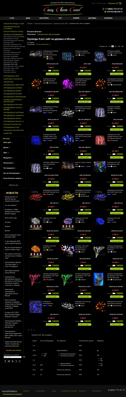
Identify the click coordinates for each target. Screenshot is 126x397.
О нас (12, 18)
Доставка (92, 18)
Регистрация (101, 3)
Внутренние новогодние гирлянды (11, 49)
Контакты (108, 18)
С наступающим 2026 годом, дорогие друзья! (13, 242)
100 (119, 46)
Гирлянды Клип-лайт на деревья (48, 34)
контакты (96, 391)
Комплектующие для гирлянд (13, 40)
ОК (24, 357)
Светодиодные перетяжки (13, 112)
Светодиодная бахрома (12, 88)
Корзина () (113, 3)
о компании (40, 391)
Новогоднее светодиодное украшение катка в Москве (11, 292)
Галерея (76, 18)
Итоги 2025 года (11, 218)
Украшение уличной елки (13, 130)
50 (115, 46)
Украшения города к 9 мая (13, 24)
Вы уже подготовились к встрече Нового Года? (13, 248)
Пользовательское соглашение (12, 394)
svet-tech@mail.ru (115, 12)
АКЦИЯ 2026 (7, 133)
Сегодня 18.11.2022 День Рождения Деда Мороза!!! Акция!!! (12, 314)
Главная (30, 23)
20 (109, 46)
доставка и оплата (68, 391)
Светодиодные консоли (12, 105)
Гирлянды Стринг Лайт (11, 68)
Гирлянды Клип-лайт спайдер (13, 66)
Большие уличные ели (12, 124)
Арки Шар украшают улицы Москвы (12, 271)
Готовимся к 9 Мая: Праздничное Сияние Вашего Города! (12, 211)
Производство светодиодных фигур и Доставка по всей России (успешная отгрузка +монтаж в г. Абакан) (13, 281)
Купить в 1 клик (51, 74)
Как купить (44, 18)
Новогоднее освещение (12, 79)
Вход (93, 3)
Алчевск (8, 222)
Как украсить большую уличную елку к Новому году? (13, 256)
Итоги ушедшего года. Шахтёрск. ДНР (13, 236)
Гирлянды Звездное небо (12, 52)
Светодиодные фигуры (12, 118)
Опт (60, 18)
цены (54, 391)
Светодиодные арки (11, 76)
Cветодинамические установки (11, 28)
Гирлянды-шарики (9, 72)
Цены (28, 18)
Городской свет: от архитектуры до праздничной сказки (12, 199)
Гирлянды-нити (8, 42)
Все (122, 46)
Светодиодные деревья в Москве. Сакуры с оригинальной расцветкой (13, 324)
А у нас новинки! (11, 205)
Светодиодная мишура (11, 60)
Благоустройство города (13, 31)
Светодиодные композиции (14, 97)
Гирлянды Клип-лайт (10, 64)
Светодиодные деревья (12, 91)
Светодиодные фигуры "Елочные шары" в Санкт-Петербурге (13, 264)
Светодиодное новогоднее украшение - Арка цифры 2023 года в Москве (13, 334)
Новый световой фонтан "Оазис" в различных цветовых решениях (13, 344)
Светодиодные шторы (11, 38)
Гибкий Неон (8, 82)
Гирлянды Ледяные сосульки (13, 58)
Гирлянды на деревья (10, 56)
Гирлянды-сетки (8, 70)
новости (82, 391)
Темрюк (7, 226)
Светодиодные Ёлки (11, 127)
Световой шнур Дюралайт (13, 85)
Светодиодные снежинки (13, 115)
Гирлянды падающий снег (12, 44)
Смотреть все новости (13, 350)
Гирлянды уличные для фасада (13, 36)
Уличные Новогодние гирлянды (14, 46)
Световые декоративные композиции (12, 101)
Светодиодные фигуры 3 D (13, 121)
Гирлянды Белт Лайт (10, 62)
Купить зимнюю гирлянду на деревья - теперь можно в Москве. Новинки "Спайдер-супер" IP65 (13, 304)
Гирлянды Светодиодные (13, 34)
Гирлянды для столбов (11, 54)
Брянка (7, 230)
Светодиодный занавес (12, 94)
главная (26, 391)
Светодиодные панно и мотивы (12, 108)
